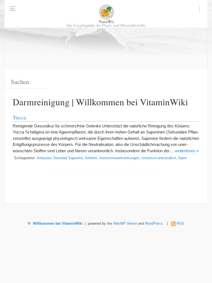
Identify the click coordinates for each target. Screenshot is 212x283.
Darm (182, 158)
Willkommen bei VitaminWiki (58, 224)
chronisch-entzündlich (158, 158)
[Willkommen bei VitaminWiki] (106, 13)
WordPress (154, 224)
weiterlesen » (186, 150)
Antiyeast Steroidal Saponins (60, 158)
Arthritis (91, 158)
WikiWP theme (125, 224)
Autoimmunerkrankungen (119, 158)
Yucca (19, 117)
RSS (180, 224)
